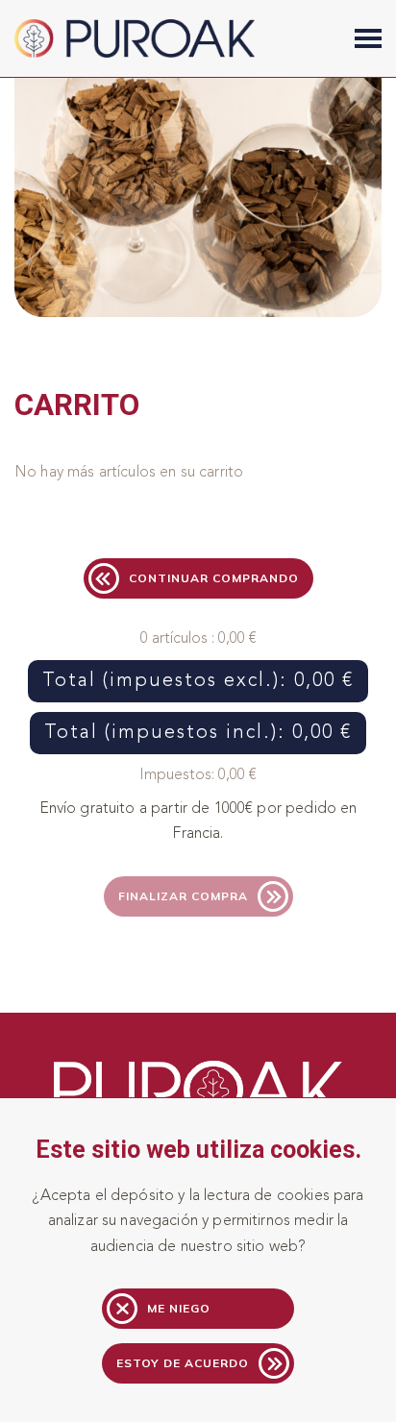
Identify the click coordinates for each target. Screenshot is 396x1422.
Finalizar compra (183, 896)
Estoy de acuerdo (182, 1363)
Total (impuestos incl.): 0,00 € (198, 733)
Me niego (178, 1308)
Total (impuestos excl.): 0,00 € (198, 681)
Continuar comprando (214, 578)
